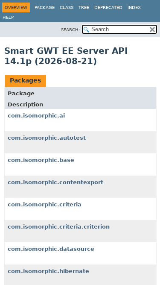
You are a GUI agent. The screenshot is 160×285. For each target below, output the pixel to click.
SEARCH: (70, 29)
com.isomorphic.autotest (47, 138)
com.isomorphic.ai (36, 115)
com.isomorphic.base (41, 160)
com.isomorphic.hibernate (48, 271)
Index (134, 7)
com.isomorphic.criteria (44, 204)
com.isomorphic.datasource (51, 249)
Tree (84, 7)
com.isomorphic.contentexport (55, 182)
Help (8, 17)
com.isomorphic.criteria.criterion (59, 226)
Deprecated (108, 7)
